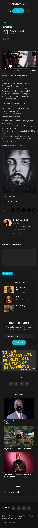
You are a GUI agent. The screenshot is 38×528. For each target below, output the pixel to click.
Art (3, 202)
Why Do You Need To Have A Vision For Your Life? (18, 422)
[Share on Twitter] (18, 210)
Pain (18, 297)
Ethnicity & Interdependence (23, 288)
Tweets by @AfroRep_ (13, 492)
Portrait (10, 202)
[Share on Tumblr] (29, 210)
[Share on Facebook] (13, 210)
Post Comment (7, 273)
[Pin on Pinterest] (34, 210)
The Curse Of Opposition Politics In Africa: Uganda (17, 475)
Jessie (7, 74)
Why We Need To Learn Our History (17, 449)
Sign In (18, 11)
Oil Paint (17, 202)
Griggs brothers (22, 75)
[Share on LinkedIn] (24, 210)
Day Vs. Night (21, 306)
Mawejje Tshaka (16, 145)
